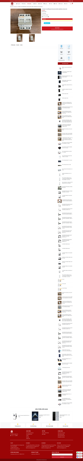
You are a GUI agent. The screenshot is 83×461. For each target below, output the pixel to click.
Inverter (27, 435)
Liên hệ (66, 3)
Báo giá (45, 3)
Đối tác (35, 3)
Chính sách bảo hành (61, 434)
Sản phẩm (29, 3)
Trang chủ (18, 3)
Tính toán (61, 3)
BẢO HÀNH (43, 434)
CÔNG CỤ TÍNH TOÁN (45, 432)
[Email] (72, 1)
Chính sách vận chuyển (61, 432)
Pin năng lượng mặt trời (29, 432)
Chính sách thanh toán (61, 435)
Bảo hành (40, 3)
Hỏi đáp (56, 3)
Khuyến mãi (28, 438)
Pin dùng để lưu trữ (29, 434)
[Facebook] (69, 1)
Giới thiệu (24, 3)
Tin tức (51, 3)
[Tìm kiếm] (70, 4)
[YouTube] (71, 1)
